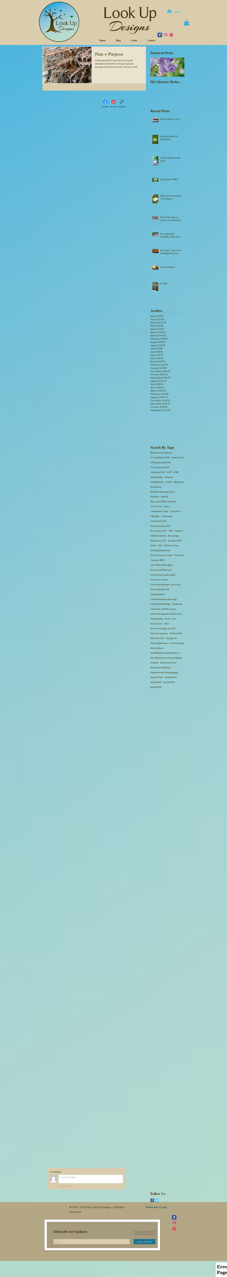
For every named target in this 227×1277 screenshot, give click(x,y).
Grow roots (171, 618)
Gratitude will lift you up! (163, 609)
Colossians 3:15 (158, 521)
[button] (186, 22)
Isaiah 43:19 (169, 682)
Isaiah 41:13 (155, 682)
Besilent (154, 496)
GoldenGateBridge (160, 604)
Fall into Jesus (171, 545)
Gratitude (177, 604)
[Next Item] (179, 67)
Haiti (166, 623)
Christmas (166, 516)
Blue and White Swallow (163, 501)
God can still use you (161, 569)
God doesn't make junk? (163, 574)
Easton (179, 530)
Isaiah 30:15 (156, 677)
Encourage (173, 535)
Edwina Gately (158, 535)
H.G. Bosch (156, 623)
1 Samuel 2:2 (178, 457)
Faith (153, 545)
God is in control (159, 579)
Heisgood (171, 638)
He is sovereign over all (162, 628)
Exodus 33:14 (174, 540)
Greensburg (156, 618)
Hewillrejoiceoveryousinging (166, 657)
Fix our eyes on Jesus (161, 555)
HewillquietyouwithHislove (164, 652)
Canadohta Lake (159, 511)
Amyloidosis (157, 481)
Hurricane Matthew (160, 667)
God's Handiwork (159, 589)
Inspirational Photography (164, 672)
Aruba (169, 481)
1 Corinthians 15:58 (160, 457)
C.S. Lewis (156, 506)
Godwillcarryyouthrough (163, 599)
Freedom (179, 555)
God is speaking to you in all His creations (167, 584)
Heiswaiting (177, 643)
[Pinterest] (171, 35)
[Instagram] (165, 35)
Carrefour (175, 511)
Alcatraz (168, 477)
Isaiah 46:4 (155, 687)
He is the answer (159, 633)
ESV (171, 530)
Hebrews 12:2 (157, 638)
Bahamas (179, 481)
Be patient (155, 486)
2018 (175, 472)
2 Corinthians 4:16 (159, 467)
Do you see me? (158, 530)
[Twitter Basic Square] (157, 1200)
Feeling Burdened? (160, 550)
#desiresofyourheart (161, 452)
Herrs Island (156, 648)
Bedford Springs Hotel (162, 491)
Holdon (154, 662)
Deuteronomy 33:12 (160, 526)
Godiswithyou (157, 594)
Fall (160, 545)
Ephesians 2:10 (158, 540)
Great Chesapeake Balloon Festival (167, 613)
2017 (169, 472)
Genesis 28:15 (157, 560)
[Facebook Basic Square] (152, 1200)
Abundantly (156, 477)
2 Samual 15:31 (157, 472)
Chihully (154, 516)
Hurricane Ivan (168, 662)
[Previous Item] (155, 67)
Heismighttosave (159, 643)
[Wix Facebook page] (160, 35)
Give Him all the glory (161, 564)
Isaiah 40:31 (170, 677)
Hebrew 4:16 (176, 633)
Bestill (164, 496)
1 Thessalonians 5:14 (160, 462)
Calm (166, 506)
